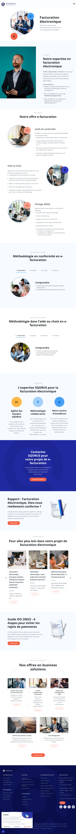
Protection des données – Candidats (58, 824)
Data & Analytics (26, 788)
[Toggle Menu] (74, 4)
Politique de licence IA (46, 828)
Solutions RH (44, 778)
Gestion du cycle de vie (27, 782)
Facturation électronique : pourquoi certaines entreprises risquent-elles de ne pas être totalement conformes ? (17, 579)
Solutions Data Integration (47, 788)
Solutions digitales (45, 790)
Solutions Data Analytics (47, 785)
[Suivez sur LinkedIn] (60, 806)
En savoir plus (17, 704)
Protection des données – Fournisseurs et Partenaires (43, 826)
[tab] (21, 271)
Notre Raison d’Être (8, 782)
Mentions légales (62, 826)
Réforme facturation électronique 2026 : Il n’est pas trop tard (59, 574)
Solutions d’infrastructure (47, 793)
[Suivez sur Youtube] (73, 806)
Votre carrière (6, 799)
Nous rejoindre (6, 795)
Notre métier (6, 780)
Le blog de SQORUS (26, 799)
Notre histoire (6, 778)
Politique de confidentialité (40, 824)
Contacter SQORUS (38, 479)
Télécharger (14, 523)
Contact (62, 802)
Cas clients (24, 802)
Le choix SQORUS (7, 784)
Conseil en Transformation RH (26, 778)
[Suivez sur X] (65, 806)
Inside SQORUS (7, 797)
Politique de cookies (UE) (33, 828)
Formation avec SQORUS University (28, 785)
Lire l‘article (13, 602)
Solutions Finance (45, 780)
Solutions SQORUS (45, 796)
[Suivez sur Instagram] (69, 806)
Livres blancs (25, 804)
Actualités (24, 797)
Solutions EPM (44, 783)
